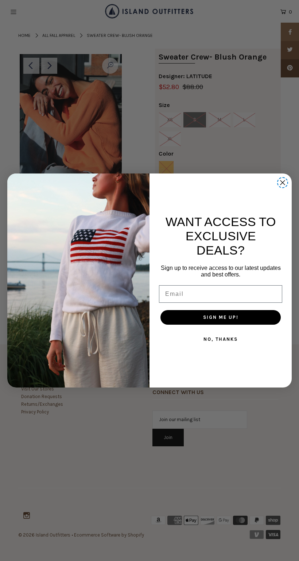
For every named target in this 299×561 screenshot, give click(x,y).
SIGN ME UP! (220, 317)
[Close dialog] (282, 182)
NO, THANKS (220, 339)
